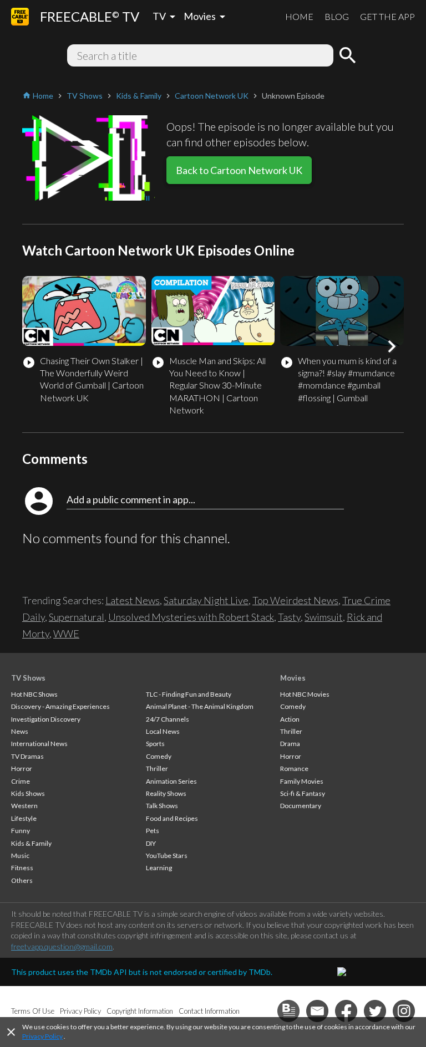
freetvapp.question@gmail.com (62, 946)
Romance (294, 768)
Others (22, 880)
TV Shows (28, 677)
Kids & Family (31, 843)
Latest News (132, 600)
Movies (293, 677)
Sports (155, 743)
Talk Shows (162, 805)
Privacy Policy (42, 1036)
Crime (20, 781)
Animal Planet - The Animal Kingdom (199, 706)
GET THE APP (387, 16)
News (19, 731)
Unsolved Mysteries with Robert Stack (191, 617)
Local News (163, 731)
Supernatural (76, 617)
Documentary (300, 805)
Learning (159, 868)
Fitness (22, 868)
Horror (21, 768)
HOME (299, 16)
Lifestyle (24, 818)
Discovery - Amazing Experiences (60, 706)
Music (20, 855)
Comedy (158, 756)
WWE (66, 633)
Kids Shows (28, 793)
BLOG (336, 16)
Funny (20, 830)
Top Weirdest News (295, 600)
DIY (151, 843)
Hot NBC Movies (304, 694)
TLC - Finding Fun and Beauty (188, 694)
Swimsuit (324, 617)
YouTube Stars (166, 855)
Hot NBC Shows (34, 694)
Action (290, 719)
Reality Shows (166, 793)
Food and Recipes (172, 818)
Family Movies (301, 781)
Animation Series (171, 781)
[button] (391, 346)
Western (24, 805)
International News (39, 743)
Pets (152, 830)
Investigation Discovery (45, 719)
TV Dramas (27, 756)
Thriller (157, 768)
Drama (290, 743)
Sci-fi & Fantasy (302, 793)
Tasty (289, 617)
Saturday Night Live (206, 600)
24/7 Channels (167, 719)
